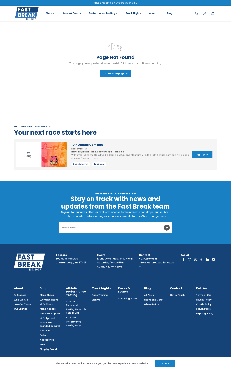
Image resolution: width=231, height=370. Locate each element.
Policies (201, 288)
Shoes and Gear (153, 299)
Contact (176, 288)
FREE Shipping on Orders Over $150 (115, 3)
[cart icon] (213, 13)
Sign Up (96, 299)
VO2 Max (71, 317)
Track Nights (101, 288)
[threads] (195, 260)
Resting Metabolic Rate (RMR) (76, 311)
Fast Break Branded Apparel (50, 324)
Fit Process (20, 295)
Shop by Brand (48, 349)
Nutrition (45, 330)
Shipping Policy (204, 313)
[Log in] (205, 13)
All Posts (149, 295)
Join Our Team (22, 304)
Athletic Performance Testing (76, 292)
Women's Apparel (50, 313)
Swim (43, 335)
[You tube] (213, 260)
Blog (147, 288)
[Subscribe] (167, 228)
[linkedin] (207, 260)
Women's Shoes (49, 299)
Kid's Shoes (46, 304)
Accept (165, 363)
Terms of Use (203, 295)
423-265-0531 (148, 258)
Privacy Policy (204, 299)
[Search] (197, 13)
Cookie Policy (203, 304)
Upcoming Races (128, 298)
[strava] (201, 260)
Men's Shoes (47, 295)
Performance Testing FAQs (73, 323)
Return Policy (203, 308)
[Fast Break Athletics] (27, 13)
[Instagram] (189, 260)
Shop (43, 288)
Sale (42, 344)
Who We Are (21, 299)
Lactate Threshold (72, 303)
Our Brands (20, 308)
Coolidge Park (81, 164)
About (18, 288)
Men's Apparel (48, 308)
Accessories (47, 339)
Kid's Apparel (47, 318)
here (130, 63)
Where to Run (152, 304)
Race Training (100, 295)
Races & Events (124, 290)
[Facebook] (184, 260)
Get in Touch (177, 295)
